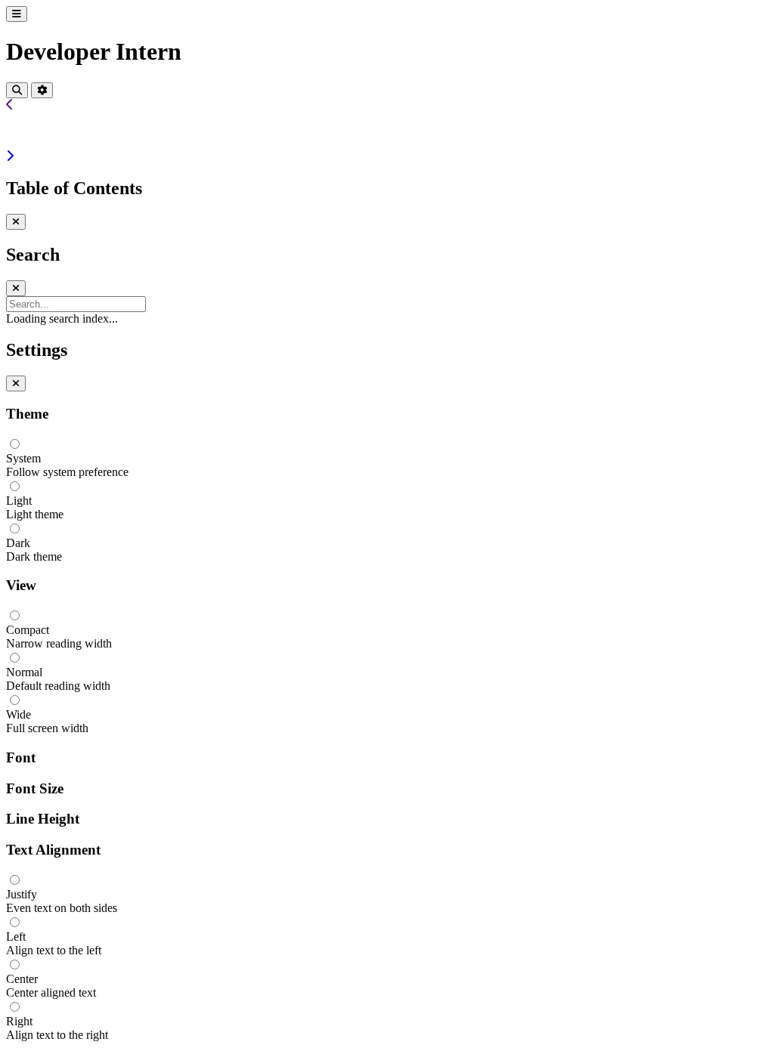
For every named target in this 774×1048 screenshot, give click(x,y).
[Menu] (16, 14)
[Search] (17, 90)
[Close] (16, 222)
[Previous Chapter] (10, 104)
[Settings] (42, 90)
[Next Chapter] (10, 156)
